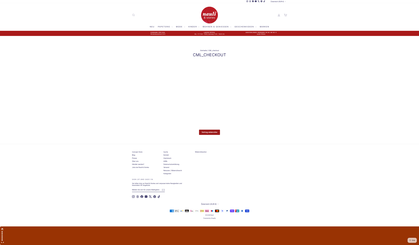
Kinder (193, 27)
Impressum (167, 158)
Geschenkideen (245, 27)
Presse (134, 158)
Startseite (203, 50)
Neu (152, 27)
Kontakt (166, 155)
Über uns (135, 161)
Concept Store (137, 152)
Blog (133, 155)
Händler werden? (138, 164)
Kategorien (167, 173)
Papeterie (164, 27)
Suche (165, 152)
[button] (209, 235)
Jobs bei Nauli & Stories (140, 167)
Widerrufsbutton (201, 152)
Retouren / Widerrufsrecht (172, 170)
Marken (264, 27)
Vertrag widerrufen (209, 132)
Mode (180, 27)
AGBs (165, 161)
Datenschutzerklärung (171, 164)
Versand (166, 167)
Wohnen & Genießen (216, 27)
